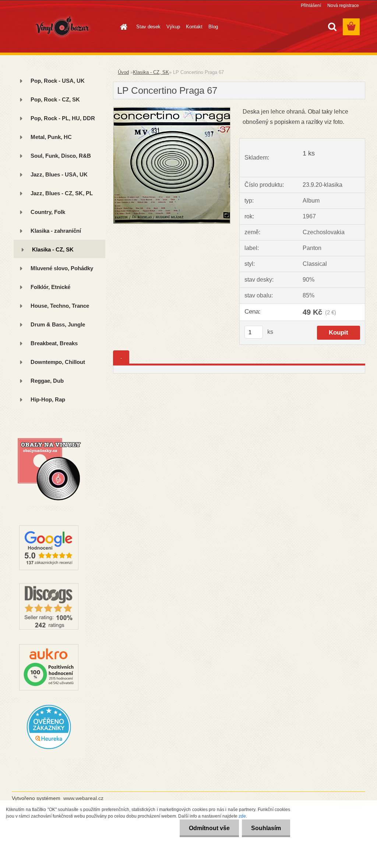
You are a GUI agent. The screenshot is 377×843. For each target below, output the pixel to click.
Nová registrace (343, 5)
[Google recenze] (48, 514)
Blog (213, 26)
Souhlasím (266, 828)
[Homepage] (122, 26)
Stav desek (148, 26)
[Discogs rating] (48, 580)
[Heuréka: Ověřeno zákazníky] (48, 706)
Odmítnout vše (209, 828)
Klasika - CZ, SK (151, 72)
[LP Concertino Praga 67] (171, 110)
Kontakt (194, 26)
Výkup (173, 26)
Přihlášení (311, 5)
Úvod (123, 72)
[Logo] (62, 27)
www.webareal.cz (83, 798)
